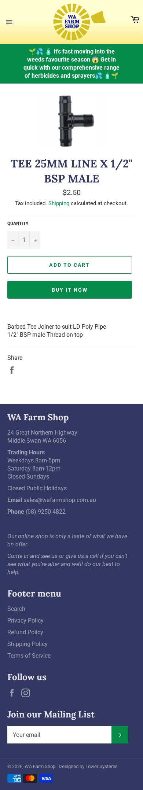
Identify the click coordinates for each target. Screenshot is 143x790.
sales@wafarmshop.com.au (59, 499)
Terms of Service (29, 655)
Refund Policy (25, 632)
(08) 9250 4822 (46, 511)
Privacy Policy (25, 620)
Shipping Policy (27, 644)
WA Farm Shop (40, 766)
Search (16, 608)
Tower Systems (101, 766)
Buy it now (70, 290)
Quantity (17, 223)
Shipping (58, 203)
